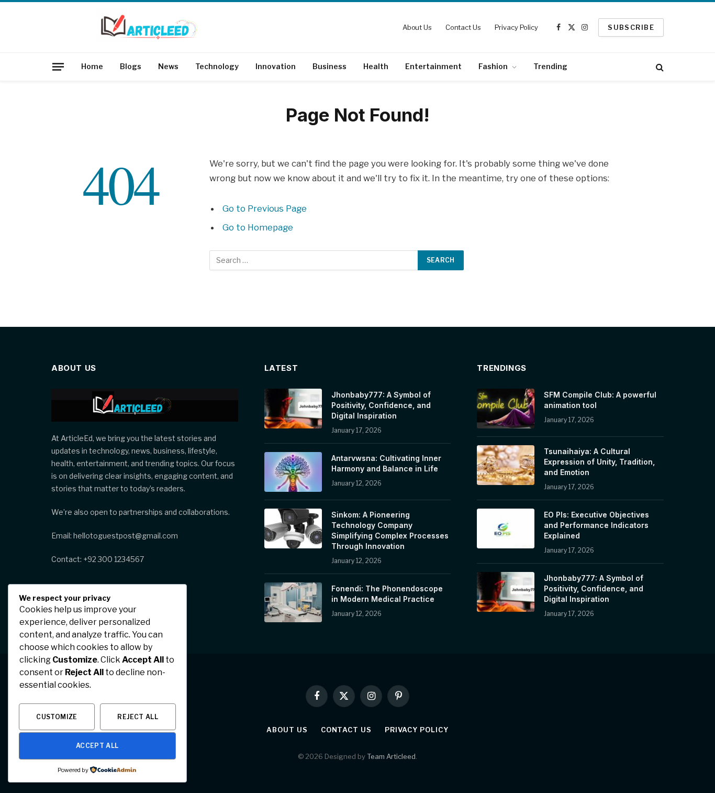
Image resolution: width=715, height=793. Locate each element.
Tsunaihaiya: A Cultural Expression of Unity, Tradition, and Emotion (599, 462)
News (168, 66)
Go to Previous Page (264, 208)
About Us (417, 27)
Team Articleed (391, 756)
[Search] (659, 67)
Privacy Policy (516, 27)
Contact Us (463, 27)
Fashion (493, 66)
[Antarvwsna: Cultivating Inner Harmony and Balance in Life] (293, 472)
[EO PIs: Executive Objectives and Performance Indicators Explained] (505, 528)
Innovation (275, 66)
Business (329, 66)
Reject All (137, 717)
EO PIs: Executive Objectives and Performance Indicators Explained (596, 525)
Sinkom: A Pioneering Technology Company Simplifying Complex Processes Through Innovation (390, 530)
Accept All (97, 746)
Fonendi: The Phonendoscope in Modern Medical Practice (387, 593)
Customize (56, 717)
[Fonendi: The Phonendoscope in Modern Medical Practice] (293, 602)
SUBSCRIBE (631, 27)
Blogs (130, 66)
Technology (217, 66)
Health (375, 66)
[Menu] (58, 66)
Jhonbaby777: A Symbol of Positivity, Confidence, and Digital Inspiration (381, 405)
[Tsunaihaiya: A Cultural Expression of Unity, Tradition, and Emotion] (505, 465)
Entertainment (433, 66)
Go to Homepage (257, 227)
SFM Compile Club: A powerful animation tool (600, 400)
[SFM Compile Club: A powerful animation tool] (505, 408)
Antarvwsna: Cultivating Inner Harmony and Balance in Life (386, 463)
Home (92, 66)
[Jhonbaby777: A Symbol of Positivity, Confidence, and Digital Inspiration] (293, 408)
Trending (550, 66)
